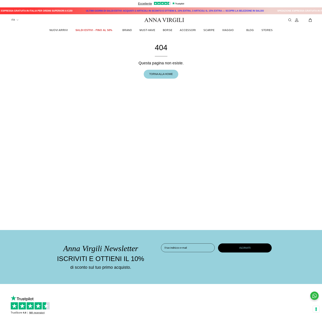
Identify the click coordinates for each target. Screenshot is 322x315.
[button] (127, 30)
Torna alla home (161, 74)
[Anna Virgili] (164, 20)
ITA (13, 20)
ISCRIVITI (245, 247)
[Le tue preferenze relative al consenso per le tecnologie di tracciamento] (316, 309)
